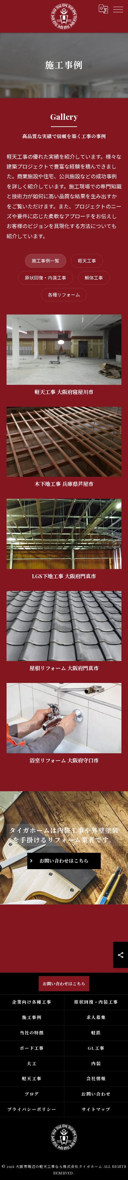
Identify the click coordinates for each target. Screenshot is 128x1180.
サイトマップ (96, 1109)
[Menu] (117, 9)
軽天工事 (87, 260)
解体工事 (94, 277)
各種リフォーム (64, 294)
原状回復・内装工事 (45, 277)
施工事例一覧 (45, 260)
